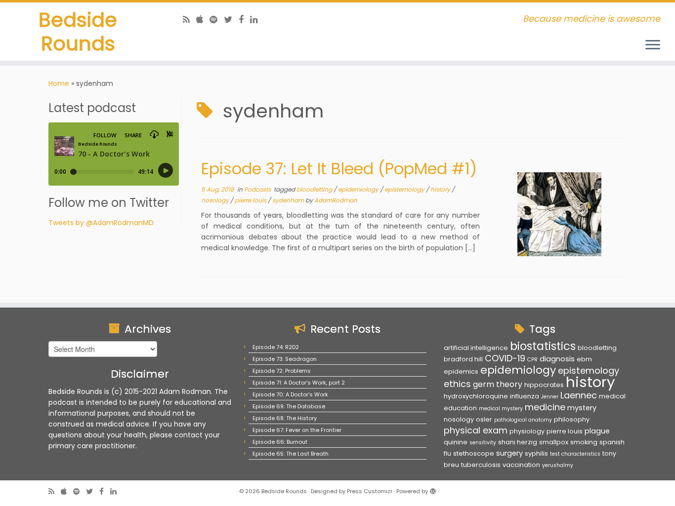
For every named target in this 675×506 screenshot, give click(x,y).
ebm (584, 359)
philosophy (572, 419)
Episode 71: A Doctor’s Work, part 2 (299, 383)
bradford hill (463, 359)
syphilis (536, 453)
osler (484, 419)
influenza (524, 396)
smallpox (553, 442)
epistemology (405, 189)
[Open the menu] (652, 45)
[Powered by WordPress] (432, 489)
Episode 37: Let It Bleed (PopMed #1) (339, 168)
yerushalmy (557, 465)
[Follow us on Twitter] (231, 19)
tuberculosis (481, 465)
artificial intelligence (476, 348)
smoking (583, 442)
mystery (581, 408)
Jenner (549, 396)
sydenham (288, 200)
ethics (457, 384)
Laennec (578, 395)
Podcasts (258, 189)
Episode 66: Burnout (280, 442)
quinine (455, 442)
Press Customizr (369, 491)
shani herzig (517, 442)
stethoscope (473, 453)
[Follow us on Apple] (203, 19)
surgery (509, 453)
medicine (545, 407)
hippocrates (544, 385)
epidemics (461, 371)
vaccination (521, 465)
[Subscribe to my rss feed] (189, 19)
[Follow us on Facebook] (244, 19)
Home (58, 83)
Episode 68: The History (285, 418)
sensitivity (482, 442)
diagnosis (557, 359)
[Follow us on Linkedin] (257, 19)
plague (597, 431)
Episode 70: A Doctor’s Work (290, 394)
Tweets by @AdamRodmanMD (101, 223)
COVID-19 (505, 358)
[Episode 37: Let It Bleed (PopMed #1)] (559, 214)
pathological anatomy (523, 420)
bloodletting (315, 189)
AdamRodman (335, 200)
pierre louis (251, 200)
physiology (527, 431)
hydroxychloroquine (476, 396)
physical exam (475, 430)
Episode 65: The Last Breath (291, 454)
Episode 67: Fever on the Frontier (297, 430)
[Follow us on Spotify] (217, 19)
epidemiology (359, 189)
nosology (215, 200)
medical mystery (501, 408)
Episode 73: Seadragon (285, 359)
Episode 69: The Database (289, 406)
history (441, 189)
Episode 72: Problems (282, 371)
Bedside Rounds (78, 31)
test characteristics (575, 454)
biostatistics (543, 346)
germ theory (497, 384)
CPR (532, 359)
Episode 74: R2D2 (276, 347)
